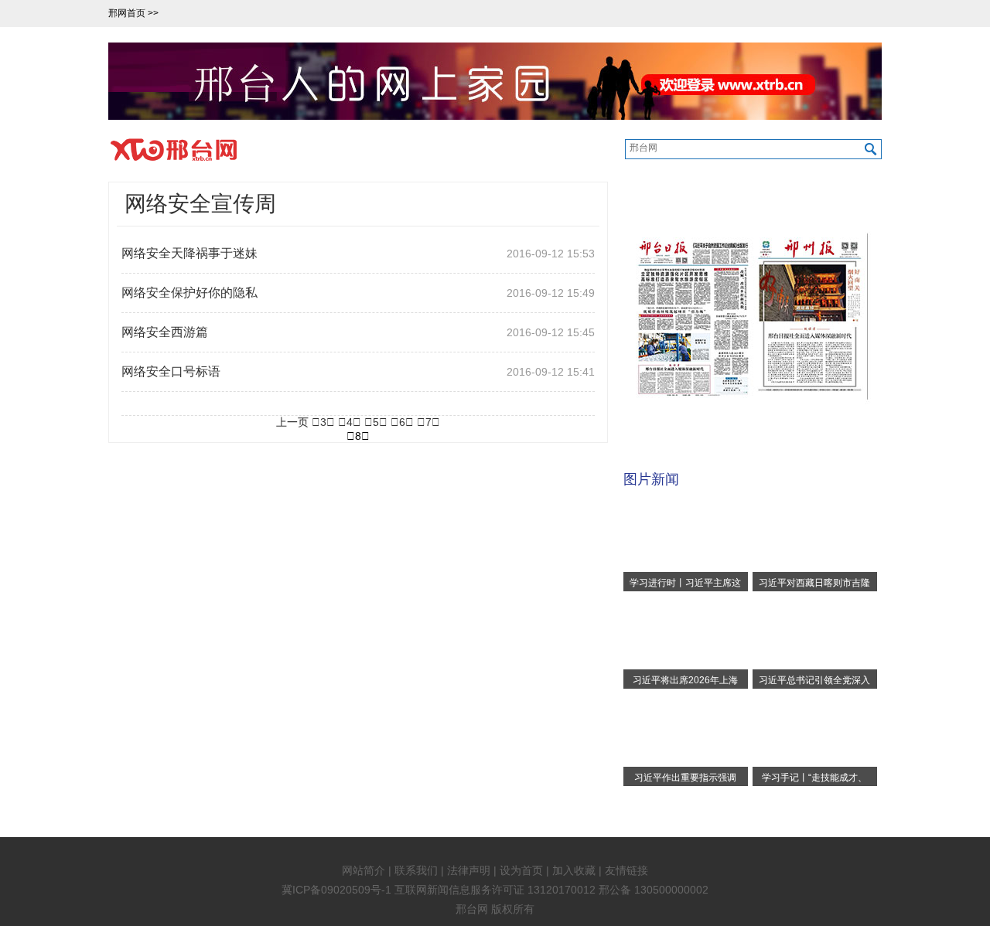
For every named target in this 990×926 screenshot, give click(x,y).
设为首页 (521, 870)
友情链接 (626, 870)
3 (323, 422)
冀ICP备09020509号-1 (336, 889)
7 (428, 422)
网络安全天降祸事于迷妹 (189, 253)
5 (375, 422)
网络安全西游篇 (164, 332)
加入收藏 (574, 870)
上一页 (292, 422)
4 (349, 422)
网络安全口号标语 (170, 371)
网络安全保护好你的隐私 (189, 292)
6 (402, 422)
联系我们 (416, 870)
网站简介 (363, 870)
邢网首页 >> (134, 13)
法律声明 (468, 870)
